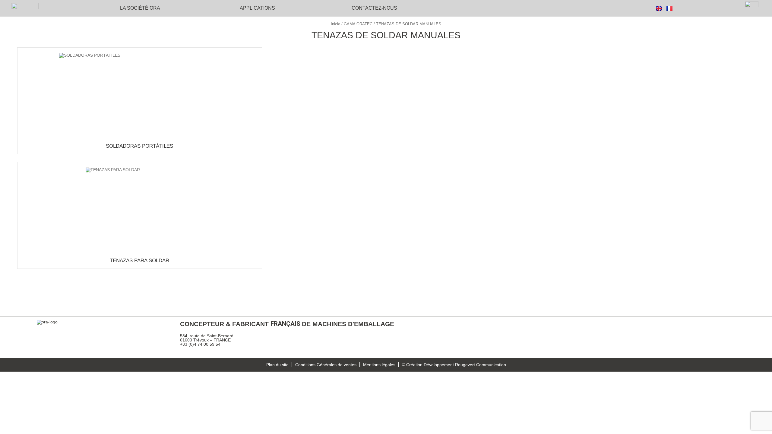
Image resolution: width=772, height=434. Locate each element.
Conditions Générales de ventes (325, 364)
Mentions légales (379, 364)
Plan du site (277, 364)
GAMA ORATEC (358, 24)
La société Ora (140, 8)
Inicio (335, 24)
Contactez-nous (374, 8)
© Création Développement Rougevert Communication (454, 364)
